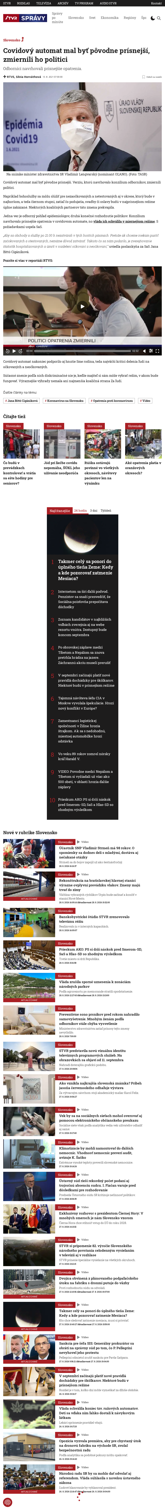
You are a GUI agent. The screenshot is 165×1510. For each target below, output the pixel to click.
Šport (145, 17)
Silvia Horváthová (28, 77)
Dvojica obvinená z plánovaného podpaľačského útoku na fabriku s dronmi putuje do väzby (98, 1280)
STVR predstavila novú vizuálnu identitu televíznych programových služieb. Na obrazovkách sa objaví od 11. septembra (92, 1055)
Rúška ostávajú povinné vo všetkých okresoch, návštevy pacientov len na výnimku (102, 472)
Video (85, 842)
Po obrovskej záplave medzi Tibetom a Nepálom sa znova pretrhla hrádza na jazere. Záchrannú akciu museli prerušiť (84, 655)
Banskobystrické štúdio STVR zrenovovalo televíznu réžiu (94, 919)
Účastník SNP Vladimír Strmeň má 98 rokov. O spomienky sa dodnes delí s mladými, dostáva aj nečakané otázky (98, 852)
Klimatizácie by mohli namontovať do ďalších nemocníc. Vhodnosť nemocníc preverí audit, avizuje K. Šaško (96, 1153)
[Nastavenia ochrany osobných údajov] (7, 1502)
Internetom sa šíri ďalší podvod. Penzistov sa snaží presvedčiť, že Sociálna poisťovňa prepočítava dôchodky (84, 599)
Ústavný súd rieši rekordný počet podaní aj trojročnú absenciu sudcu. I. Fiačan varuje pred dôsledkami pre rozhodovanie (97, 1185)
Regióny (130, 17)
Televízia (43, 3)
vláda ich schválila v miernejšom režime (124, 221)
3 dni (93, 510)
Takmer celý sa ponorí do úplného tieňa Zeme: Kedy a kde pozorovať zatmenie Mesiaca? (85, 569)
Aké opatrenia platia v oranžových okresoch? (143, 467)
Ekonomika (110, 17)
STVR (7, 3)
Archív (63, 3)
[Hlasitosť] (144, 351)
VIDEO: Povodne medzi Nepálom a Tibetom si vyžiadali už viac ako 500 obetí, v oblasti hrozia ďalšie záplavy (85, 779)
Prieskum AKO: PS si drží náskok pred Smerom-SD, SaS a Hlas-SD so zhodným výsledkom (85, 804)
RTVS (10, 77)
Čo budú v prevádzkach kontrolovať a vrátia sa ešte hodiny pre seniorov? (19, 472)
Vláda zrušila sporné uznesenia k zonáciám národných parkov (95, 984)
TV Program (84, 3)
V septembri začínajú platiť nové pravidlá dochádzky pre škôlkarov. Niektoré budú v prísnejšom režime (86, 680)
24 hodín (80, 510)
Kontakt (156, 3)
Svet (92, 17)
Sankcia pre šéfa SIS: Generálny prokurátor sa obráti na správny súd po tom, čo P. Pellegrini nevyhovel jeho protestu (96, 1348)
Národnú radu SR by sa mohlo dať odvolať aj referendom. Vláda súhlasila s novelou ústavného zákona (99, 1478)
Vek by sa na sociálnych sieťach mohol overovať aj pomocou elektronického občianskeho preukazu (100, 1118)
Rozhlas (23, 3)
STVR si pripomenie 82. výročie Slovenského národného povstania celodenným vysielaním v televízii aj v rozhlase (96, 1250)
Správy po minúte (57, 17)
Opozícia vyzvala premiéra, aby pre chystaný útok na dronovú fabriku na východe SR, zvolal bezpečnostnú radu (100, 1445)
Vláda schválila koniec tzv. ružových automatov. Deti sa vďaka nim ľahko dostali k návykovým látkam (98, 1413)
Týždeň (106, 510)
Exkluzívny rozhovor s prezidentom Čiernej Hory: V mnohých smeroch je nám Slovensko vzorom (101, 1215)
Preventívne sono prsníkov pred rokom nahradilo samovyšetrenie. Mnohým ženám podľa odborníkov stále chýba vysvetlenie (99, 1019)
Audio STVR (108, 3)
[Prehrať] (14, 351)
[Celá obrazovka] (157, 351)
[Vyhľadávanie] (159, 18)
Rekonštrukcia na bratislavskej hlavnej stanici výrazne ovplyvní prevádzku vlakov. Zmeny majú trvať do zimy (99, 885)
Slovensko (76, 17)
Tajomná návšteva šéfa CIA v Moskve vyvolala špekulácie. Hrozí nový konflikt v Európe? (86, 703)
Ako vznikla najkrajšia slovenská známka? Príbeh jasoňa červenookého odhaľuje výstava (100, 1085)
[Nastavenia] (150, 350)
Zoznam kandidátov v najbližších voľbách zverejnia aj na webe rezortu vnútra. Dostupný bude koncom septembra (84, 627)
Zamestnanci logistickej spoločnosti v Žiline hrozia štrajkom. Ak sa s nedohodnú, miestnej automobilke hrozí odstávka (81, 730)
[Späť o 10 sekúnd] (7, 351)
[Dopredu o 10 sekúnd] (20, 351)
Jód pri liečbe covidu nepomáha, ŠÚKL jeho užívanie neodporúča (62, 467)
